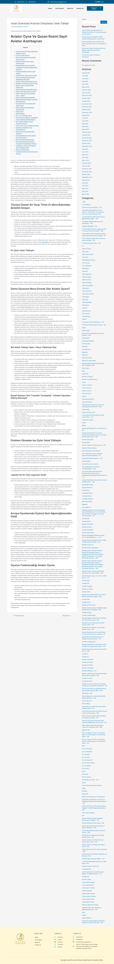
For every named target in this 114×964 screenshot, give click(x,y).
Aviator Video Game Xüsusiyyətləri (26, 91)
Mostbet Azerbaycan (88, 532)
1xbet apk (85, 271)
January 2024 (86, 135)
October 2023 (86, 143)
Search (84, 19)
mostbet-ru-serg (87, 678)
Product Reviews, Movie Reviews (92, 785)
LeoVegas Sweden (87, 499)
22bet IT (84, 319)
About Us (70, 8)
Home (50, 8)
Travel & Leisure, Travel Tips (90, 866)
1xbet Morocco (86, 311)
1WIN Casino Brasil (87, 254)
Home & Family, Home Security (91, 451)
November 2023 (87, 140)
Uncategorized (86, 869)
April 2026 (85, 84)
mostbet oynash (86, 612)
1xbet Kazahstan (87, 302)
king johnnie (85, 490)
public (84, 788)
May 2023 (85, 154)
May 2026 (85, 81)
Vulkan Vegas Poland (88, 899)
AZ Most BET (86, 338)
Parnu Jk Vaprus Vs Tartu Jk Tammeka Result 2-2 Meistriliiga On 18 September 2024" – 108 (94, 734)
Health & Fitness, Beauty (89, 448)
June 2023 (85, 152)
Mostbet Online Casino (88, 605)
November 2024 (87, 107)
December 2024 (87, 104)
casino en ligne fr (87, 385)
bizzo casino (85, 368)
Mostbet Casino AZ (87, 545)
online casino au (87, 701)
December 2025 (87, 95)
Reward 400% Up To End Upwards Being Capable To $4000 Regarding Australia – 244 (94, 808)
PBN (83, 746)
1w (83, 246)
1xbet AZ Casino (87, 277)
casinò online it (86, 393)
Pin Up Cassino (86, 766)
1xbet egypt (85, 296)
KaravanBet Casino (87, 484)
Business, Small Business (89, 379)
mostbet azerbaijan (87, 530)
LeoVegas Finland (87, 493)
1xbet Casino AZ (87, 291)
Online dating (86, 703)
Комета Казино (86, 918)
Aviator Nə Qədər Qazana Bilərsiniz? (26, 89)
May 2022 (85, 188)
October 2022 (86, 174)
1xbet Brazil (85, 288)
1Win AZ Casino (86, 249)
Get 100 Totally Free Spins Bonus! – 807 (94, 445)
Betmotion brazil (87, 358)
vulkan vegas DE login (88, 893)
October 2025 (86, 98)
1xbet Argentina (86, 274)
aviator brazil (86, 330)
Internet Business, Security (90, 464)
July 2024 (85, 118)
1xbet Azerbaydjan (16, 26)
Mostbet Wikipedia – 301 (89, 671)
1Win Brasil (85, 251)
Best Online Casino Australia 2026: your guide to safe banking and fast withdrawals (93, 50)
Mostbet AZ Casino (87, 524)
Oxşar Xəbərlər (20, 113)
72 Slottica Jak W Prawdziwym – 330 (93, 322)
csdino (84, 422)
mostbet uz (85, 656)
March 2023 (85, 160)
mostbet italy (86, 599)
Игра (83, 912)
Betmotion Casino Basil (89, 360)
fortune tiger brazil (87, 439)
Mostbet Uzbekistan (88, 668)
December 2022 (87, 169)
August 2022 (86, 180)
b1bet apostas (86, 343)
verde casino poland (88, 885)
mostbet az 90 (86, 521)
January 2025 (86, 101)
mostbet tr (85, 654)
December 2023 (87, 138)
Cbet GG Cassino (87, 402)
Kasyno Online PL (87, 487)
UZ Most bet (85, 876)
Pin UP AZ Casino (87, 749)
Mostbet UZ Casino (87, 659)
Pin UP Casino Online (88, 763)
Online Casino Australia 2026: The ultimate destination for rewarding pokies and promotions (94, 32)
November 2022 (87, 171)
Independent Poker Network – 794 (92, 458)
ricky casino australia (88, 812)
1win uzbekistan (86, 266)
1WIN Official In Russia (88, 260)
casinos (84, 396)
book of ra (85, 374)
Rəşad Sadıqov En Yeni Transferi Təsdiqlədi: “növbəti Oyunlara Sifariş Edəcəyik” (26, 67)
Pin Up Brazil (86, 754)
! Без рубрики (86, 204)
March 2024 (85, 129)
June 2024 (85, 121)
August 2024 (86, 115)
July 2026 (85, 76)
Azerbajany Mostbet (88, 341)
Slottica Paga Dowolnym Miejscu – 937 (93, 858)
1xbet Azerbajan (86, 282)
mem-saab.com (86, 507)
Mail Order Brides (87, 501)
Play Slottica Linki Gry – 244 (90, 780)
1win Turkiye (85, 263)
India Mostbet (86, 461)
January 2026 (86, 92)
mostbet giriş (86, 580)
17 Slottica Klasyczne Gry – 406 (91, 243)
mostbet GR (85, 583)
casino (84, 382)
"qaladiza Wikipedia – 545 (89, 226)
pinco (83, 771)
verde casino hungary (88, 882)
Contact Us (80, 8)
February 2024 (86, 132)
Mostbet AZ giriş (87, 527)
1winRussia (85, 268)
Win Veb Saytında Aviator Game (25, 139)
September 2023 (87, 146)
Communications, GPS (88, 412)
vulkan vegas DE (87, 890)
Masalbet (84, 504)
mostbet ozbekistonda (88, 615)
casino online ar (86, 390)
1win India (85, 257)
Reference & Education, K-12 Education (93, 796)
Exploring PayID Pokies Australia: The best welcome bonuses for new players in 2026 (94, 43)
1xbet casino (45, 242)
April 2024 (85, 126)
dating (84, 425)
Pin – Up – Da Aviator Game (24, 115)
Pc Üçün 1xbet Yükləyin (23, 55)
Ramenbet (85, 794)
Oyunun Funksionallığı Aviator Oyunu (26, 81)
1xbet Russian (86, 316)
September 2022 (87, 177)
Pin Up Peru (85, 768)
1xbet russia (85, 313)
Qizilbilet (84, 791)
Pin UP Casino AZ (87, 760)
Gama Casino (86, 442)
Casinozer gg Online (88, 399)
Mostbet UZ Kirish (87, 662)
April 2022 (85, 191)
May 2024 (85, 123)
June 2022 (85, 185)
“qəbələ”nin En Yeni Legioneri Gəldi (26, 75)
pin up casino (86, 757)
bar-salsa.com (86, 349)
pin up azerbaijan (87, 751)
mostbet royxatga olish (88, 641)
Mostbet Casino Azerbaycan (90, 547)
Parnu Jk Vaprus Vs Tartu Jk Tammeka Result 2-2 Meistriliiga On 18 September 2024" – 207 (94, 741)
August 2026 (86, 73)
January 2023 (86, 166)
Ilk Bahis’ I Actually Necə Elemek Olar (26, 83)
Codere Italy (85, 409)
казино (84, 915)
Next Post (67, 615)
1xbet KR (84, 308)
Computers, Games (87, 420)
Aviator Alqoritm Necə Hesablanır (25, 97)
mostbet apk (85, 518)
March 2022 (85, 194)
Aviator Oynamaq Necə (22, 149)
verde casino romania (88, 888)
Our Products (59, 8)
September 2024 (87, 112)
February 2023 (86, 163)
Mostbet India (86, 592)
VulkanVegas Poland (88, 902)
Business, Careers (87, 376)
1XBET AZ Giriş (86, 280)
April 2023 (85, 157)
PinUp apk (85, 774)
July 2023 (85, 149)
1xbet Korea (85, 305)
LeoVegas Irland (86, 496)
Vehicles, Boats (86, 879)
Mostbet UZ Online (87, 665)
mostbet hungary (87, 586)
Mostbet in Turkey (87, 589)
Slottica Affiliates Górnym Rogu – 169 (93, 823)
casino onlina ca (86, 388)
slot (83, 815)
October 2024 (86, 109)
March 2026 (85, 87)
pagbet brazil (86, 730)
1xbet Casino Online (88, 294)
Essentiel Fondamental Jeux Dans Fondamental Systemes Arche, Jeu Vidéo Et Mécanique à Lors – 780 (94, 435)
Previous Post (18, 615)
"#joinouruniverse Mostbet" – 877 (92, 207)
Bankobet (85, 346)
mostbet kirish (86, 602)
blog (83, 371)
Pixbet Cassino (86, 777)
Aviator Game (20, 111)
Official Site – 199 (87, 693)
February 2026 (86, 90)
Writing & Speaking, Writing (90, 905)
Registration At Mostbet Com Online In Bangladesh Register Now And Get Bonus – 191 (94, 801)
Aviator (84, 327)
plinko (84, 782)
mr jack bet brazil (87, 681)
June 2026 (85, 78)
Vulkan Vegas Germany (89, 896)
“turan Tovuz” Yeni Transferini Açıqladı (27, 125)
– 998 (83, 202)
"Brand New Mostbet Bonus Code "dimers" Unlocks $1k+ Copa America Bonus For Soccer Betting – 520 (93, 212)
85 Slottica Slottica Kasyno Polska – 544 (94, 325)
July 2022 (85, 183)
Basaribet (85, 352)
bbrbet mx (85, 355)
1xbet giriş (85, 299)
